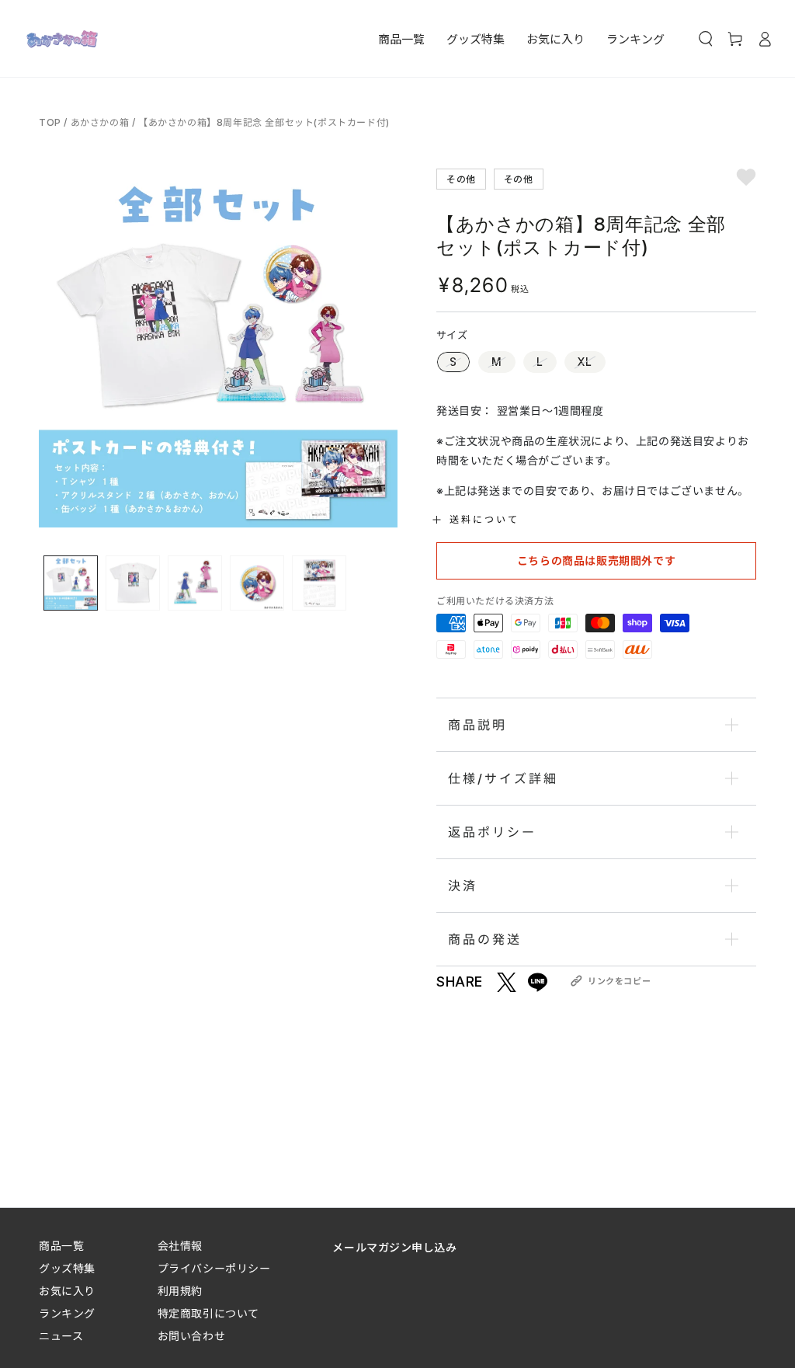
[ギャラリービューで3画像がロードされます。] (195, 583)
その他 (461, 178)
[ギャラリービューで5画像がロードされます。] (319, 583)
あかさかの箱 (100, 122)
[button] (705, 39)
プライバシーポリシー (214, 1268)
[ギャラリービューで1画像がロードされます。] (70, 583)
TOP (51, 122)
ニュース (61, 1335)
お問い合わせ (191, 1335)
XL (585, 361)
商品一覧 (61, 1245)
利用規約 (180, 1290)
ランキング (67, 1313)
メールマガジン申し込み (394, 1246)
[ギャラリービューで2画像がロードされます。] (133, 583)
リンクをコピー (619, 981)
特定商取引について (208, 1313)
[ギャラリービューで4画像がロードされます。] (257, 583)
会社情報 (180, 1245)
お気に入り (67, 1290)
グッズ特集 (67, 1268)
